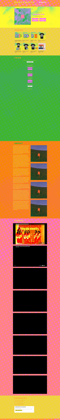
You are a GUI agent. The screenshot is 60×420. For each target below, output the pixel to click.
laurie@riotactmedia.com (20, 403)
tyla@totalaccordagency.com (21, 400)
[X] (42, 2)
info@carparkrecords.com (20, 404)
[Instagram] (41, 2)
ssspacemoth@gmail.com (20, 401)
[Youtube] (45, 2)
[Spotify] (44, 2)
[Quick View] (18, 35)
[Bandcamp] (39, 2)
